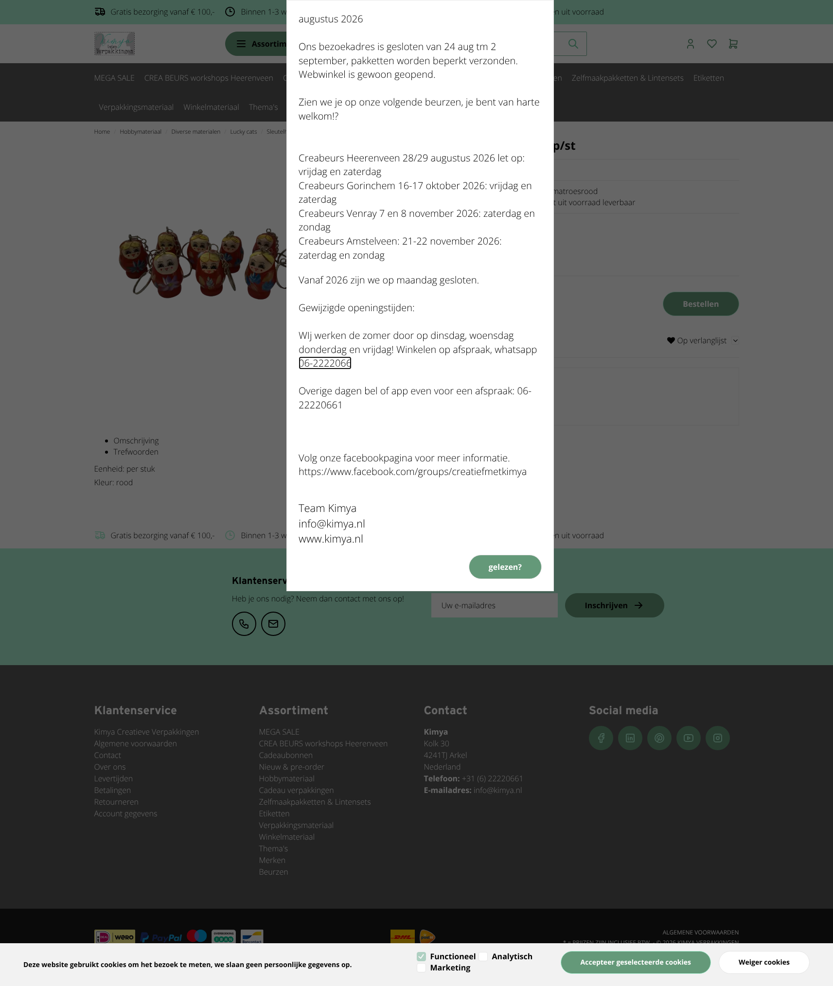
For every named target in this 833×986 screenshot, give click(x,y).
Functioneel (453, 956)
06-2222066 (325, 363)
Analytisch (512, 956)
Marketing (450, 967)
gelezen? (505, 567)
